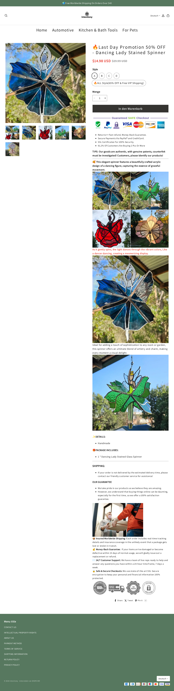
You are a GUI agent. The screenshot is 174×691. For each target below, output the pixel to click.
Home (41, 30)
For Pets (130, 30)
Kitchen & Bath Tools (98, 30)
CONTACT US (10, 627)
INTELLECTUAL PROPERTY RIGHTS (20, 632)
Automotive (63, 30)
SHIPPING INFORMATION (15, 654)
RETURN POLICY (11, 659)
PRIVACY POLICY (12, 664)
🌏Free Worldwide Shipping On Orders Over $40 (87, 3)
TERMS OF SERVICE (13, 648)
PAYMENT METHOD (13, 643)
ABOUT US (9, 637)
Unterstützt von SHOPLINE (29, 681)
